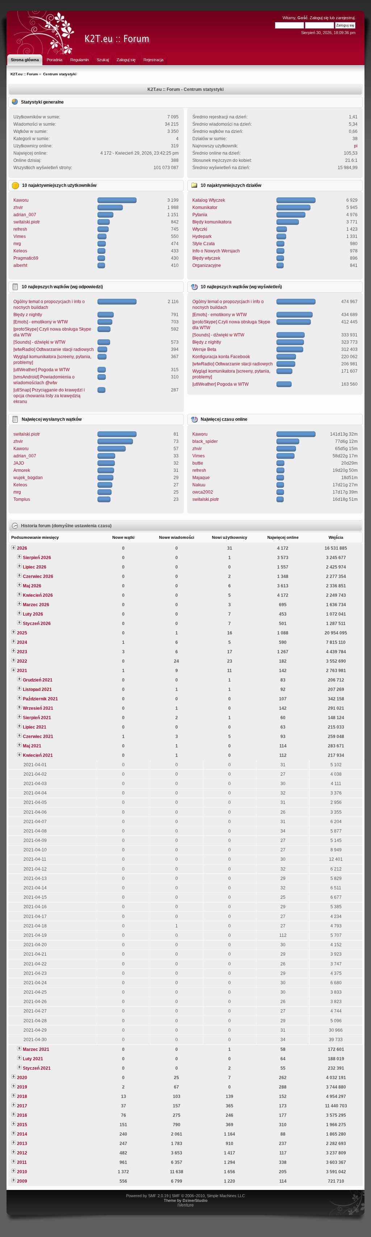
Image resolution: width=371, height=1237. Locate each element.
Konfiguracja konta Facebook (221, 356)
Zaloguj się (319, 18)
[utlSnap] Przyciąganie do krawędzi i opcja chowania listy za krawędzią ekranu (49, 395)
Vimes (19, 236)
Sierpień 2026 (37, 557)
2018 (22, 1096)
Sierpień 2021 (37, 717)
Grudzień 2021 (38, 680)
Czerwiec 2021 (38, 736)
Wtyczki (199, 229)
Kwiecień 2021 (38, 755)
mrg (17, 243)
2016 (22, 1115)
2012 (22, 1153)
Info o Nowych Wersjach (216, 250)
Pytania (199, 214)
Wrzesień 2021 (38, 708)
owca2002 (202, 492)
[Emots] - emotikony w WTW (40, 321)
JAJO (18, 463)
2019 (22, 1087)
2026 (22, 548)
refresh (20, 229)
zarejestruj (345, 18)
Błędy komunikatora (212, 222)
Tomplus (21, 499)
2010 (22, 1171)
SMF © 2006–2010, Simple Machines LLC (208, 1196)
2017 (22, 1105)
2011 (22, 1162)
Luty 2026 (33, 614)
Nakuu (198, 484)
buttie (197, 463)
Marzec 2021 (36, 1049)
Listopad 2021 (37, 689)
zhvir (18, 207)
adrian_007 (24, 214)
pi (356, 145)
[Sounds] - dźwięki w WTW (39, 342)
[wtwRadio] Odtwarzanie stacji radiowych (53, 349)
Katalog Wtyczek (208, 200)
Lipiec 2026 (34, 567)
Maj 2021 (32, 746)
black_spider (205, 441)
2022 (22, 661)
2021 (22, 670)
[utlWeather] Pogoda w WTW (41, 369)
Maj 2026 (32, 585)
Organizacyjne (206, 265)
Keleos (20, 250)
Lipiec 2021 (34, 727)
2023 (22, 651)
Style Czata (203, 243)
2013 (22, 1143)
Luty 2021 (33, 1058)
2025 (22, 633)
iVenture (186, 1205)
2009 (22, 1181)
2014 (22, 1134)
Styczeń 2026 (37, 623)
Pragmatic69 (25, 258)
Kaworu (21, 200)
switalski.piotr (26, 222)
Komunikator (204, 207)
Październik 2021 (40, 698)
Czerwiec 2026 (38, 576)
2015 (22, 1124)
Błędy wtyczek (206, 258)
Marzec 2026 (36, 604)
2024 (22, 642)
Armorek (21, 470)
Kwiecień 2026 (38, 595)
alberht (20, 265)
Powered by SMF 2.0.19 (147, 1196)
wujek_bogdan (28, 477)
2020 (22, 1077)
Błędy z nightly (27, 314)
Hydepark (202, 236)
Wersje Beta (204, 349)
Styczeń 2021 (37, 1068)
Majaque (201, 477)
